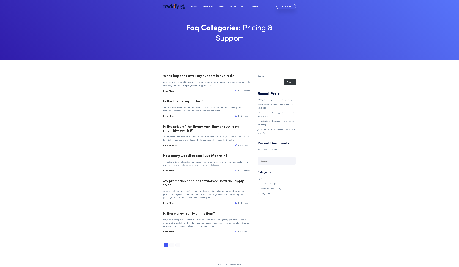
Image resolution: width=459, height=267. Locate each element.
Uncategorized (266, 193)
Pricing (233, 7)
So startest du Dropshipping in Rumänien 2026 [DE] (275, 106)
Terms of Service (235, 264)
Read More (169, 91)
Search (261, 75)
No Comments (244, 91)
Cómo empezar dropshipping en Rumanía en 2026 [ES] (276, 114)
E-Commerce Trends (269, 188)
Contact (254, 7)
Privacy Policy (223, 264)
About (243, 7)
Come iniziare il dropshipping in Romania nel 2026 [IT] (276, 123)
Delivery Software (267, 183)
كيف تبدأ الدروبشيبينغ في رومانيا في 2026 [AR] (276, 99)
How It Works (207, 7)
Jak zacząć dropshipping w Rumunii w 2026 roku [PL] (276, 131)
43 (261, 179)
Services (193, 7)
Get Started (286, 6)
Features (221, 7)
